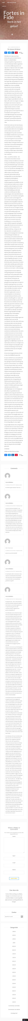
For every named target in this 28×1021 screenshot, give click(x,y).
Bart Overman (9, 548)
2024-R (14, 983)
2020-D (14, 946)
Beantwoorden (19, 485)
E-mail (14, 863)
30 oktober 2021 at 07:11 (10, 485)
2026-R (14, 1002)
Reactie (14, 836)
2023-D (14, 972)
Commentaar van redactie (15, 47)
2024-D (14, 980)
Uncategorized (14, 1013)
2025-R (14, 995)
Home (3, 2)
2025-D (14, 991)
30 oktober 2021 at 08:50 (11, 506)
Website (14, 870)
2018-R (14, 932)
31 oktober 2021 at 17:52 (10, 599)
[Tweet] (9, 53)
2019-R (14, 939)
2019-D (14, 935)
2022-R (14, 965)
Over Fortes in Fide (11, 2)
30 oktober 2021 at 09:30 (11, 550)
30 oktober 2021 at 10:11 (10, 571)
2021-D (14, 954)
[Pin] (16, 53)
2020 (14, 943)
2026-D (14, 998)
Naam (14, 856)
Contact (4, 6)
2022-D (14, 961)
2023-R (14, 976)
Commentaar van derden (14, 1006)
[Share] (5, 53)
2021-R (9, 47)
